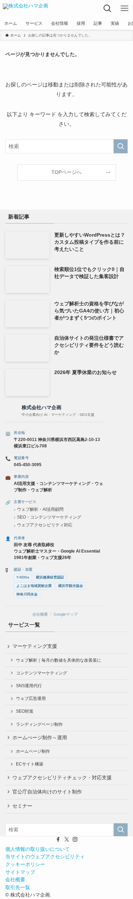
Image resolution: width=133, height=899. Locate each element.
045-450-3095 (27, 464)
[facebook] (58, 839)
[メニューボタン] (124, 8)
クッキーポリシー (25, 864)
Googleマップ (66, 614)
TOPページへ (66, 172)
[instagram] (75, 839)
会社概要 (40, 614)
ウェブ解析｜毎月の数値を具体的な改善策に (58, 660)
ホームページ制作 (33, 751)
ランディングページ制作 (39, 724)
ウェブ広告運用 (31, 698)
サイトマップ (20, 872)
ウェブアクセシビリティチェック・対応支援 (62, 777)
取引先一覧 (17, 887)
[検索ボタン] (107, 8)
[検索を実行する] (120, 146)
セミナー (22, 806)
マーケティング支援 (34, 646)
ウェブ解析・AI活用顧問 (40, 509)
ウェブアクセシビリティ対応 (44, 524)
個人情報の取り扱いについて (37, 849)
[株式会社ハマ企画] (25, 8)
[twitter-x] (66, 839)
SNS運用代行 (29, 685)
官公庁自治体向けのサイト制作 (47, 792)
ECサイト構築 (29, 764)
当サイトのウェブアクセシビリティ (45, 856)
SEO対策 (24, 711)
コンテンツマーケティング (41, 673)
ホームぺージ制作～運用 (39, 737)
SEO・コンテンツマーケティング (49, 517)
